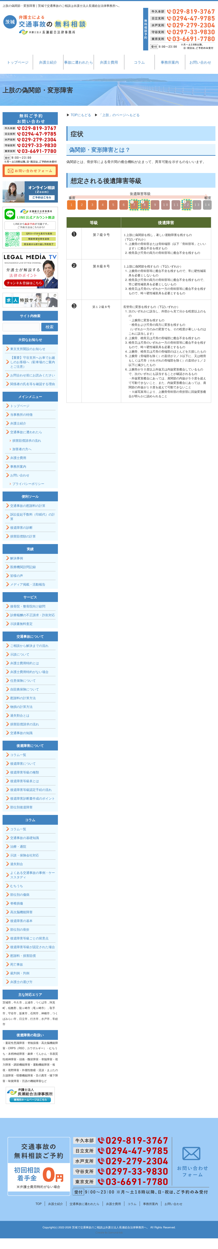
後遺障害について (23, 763)
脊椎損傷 (16, 903)
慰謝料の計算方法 (23, 698)
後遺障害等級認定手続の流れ (31, 789)
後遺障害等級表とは (24, 781)
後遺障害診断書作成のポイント (32, 798)
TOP (39, 1204)
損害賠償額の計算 (23, 536)
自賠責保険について (24, 689)
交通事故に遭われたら (26, 432)
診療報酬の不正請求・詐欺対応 (32, 615)
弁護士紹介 (48, 62)
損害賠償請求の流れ (26, 440)
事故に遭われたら (78, 62)
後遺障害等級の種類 (24, 772)
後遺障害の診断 (21, 527)
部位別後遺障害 (21, 807)
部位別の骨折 (19, 929)
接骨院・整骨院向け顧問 (27, 606)
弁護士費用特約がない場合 (29, 671)
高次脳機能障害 (21, 912)
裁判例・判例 (19, 973)
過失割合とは (19, 715)
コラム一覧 (18, 754)
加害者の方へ (22, 449)
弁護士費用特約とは (24, 663)
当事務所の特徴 (21, 414)
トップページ (18, 62)
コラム (139, 62)
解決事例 (16, 558)
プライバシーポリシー (28, 483)
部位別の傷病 (19, 894)
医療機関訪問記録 (23, 566)
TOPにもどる (81, 114)
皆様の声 (16, 575)
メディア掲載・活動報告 (27, 584)
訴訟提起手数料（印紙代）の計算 (32, 516)
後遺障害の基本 (21, 920)
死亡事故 (16, 964)
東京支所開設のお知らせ (27, 348)
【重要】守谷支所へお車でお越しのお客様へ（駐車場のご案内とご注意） (32, 362)
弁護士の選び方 (21, 981)
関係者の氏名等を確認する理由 (32, 384)
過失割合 (16, 864)
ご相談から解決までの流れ (29, 645)
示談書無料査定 (21, 623)
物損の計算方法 (21, 706)
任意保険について (23, 680)
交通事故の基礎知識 (24, 837)
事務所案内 (170, 62)
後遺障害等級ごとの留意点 (29, 938)
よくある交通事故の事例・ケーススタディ (32, 874)
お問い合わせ (200, 62)
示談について (19, 654)
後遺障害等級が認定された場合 (32, 947)
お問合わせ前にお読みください (32, 375)
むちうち (16, 885)
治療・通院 (18, 846)
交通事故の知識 (21, 732)
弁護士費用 (109, 62)
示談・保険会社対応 (24, 855)
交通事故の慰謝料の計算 (27, 505)
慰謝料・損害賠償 (23, 955)
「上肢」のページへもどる (119, 114)
